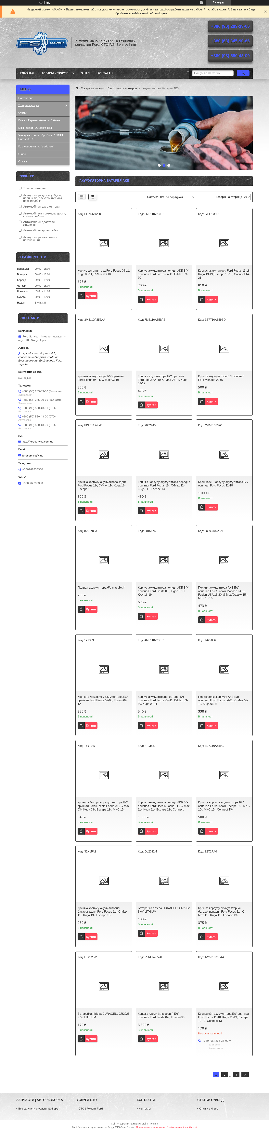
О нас (85, 73)
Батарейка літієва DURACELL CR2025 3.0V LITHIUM (103, 1015)
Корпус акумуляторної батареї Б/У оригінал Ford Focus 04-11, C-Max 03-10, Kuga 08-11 (163, 700)
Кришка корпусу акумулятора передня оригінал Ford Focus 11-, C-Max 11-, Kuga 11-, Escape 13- (164, 485)
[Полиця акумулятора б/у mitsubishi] (104, 560)
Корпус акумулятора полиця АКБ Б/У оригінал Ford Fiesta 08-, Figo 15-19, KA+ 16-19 (163, 591)
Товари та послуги (93, 88)
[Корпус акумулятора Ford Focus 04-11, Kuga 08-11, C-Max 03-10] (104, 243)
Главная (27, 73)
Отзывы (23, 161)
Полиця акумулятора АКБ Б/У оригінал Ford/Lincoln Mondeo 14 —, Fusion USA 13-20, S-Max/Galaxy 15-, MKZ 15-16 (223, 593)
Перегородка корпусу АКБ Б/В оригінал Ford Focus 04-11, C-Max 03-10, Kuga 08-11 (223, 700)
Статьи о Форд (208, 1108)
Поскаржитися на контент (150, 1127)
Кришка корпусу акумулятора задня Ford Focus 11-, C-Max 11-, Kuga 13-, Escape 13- (102, 485)
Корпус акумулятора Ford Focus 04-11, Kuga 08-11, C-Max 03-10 (104, 272)
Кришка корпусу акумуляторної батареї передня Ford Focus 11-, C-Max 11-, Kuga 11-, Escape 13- (221, 911)
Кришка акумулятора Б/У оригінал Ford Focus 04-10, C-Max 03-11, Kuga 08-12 (162, 380)
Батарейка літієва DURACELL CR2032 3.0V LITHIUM (164, 909)
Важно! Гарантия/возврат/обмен (39, 120)
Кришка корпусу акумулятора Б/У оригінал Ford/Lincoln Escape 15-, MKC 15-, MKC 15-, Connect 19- (224, 806)
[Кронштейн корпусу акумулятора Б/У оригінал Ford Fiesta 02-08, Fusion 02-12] (104, 669)
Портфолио (25, 98)
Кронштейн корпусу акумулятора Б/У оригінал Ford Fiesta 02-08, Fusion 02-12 (103, 700)
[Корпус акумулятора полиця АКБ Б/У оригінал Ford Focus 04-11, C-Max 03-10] (164, 243)
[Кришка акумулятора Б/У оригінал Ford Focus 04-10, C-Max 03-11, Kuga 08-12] (164, 349)
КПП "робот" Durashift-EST (35, 127)
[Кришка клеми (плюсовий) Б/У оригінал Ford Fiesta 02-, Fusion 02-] (164, 986)
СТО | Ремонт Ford (91, 1108)
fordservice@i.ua (32, 455)
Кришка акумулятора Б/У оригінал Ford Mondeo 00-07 (221, 378)
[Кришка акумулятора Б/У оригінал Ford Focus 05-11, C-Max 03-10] (104, 349)
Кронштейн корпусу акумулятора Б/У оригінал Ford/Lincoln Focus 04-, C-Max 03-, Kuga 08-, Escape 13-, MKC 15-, (104, 806)
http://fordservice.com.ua (37, 441)
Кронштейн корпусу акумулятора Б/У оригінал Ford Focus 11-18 (223, 483)
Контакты (105, 73)
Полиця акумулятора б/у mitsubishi (101, 587)
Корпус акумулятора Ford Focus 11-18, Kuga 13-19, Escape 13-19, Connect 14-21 (224, 274)
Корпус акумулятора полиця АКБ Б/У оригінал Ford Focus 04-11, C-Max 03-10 (163, 274)
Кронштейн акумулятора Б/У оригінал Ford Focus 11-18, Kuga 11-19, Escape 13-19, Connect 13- (223, 1017)
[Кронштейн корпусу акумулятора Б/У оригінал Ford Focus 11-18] (224, 454)
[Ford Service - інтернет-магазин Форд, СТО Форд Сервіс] (42, 42)
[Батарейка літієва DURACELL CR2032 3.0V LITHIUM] (164, 880)
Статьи (22, 112)
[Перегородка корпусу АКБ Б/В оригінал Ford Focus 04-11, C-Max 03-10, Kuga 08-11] (224, 669)
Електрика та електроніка (124, 88)
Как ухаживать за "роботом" (36, 146)
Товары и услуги (55, 73)
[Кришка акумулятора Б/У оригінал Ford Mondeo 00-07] (224, 349)
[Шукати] (243, 73)
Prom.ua (153, 1123)
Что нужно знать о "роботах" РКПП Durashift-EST (40, 137)
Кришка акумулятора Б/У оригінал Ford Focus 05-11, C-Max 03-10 (101, 378)
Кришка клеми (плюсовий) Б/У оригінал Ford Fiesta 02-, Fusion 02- (161, 1015)
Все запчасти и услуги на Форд (38, 1108)
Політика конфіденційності (182, 1127)
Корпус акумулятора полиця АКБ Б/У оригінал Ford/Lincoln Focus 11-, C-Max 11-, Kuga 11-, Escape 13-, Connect (164, 806)
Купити (91, 295)
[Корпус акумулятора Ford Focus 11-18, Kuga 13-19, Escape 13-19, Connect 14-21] (224, 243)
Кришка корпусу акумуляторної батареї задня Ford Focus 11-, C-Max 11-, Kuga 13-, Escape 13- (102, 911)
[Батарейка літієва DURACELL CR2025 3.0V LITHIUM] (104, 986)
